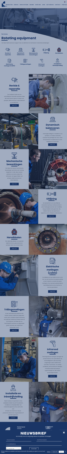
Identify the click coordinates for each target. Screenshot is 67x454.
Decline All (55, 451)
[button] (64, 433)
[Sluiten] (65, 452)
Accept (61, 451)
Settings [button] (48, 451)
